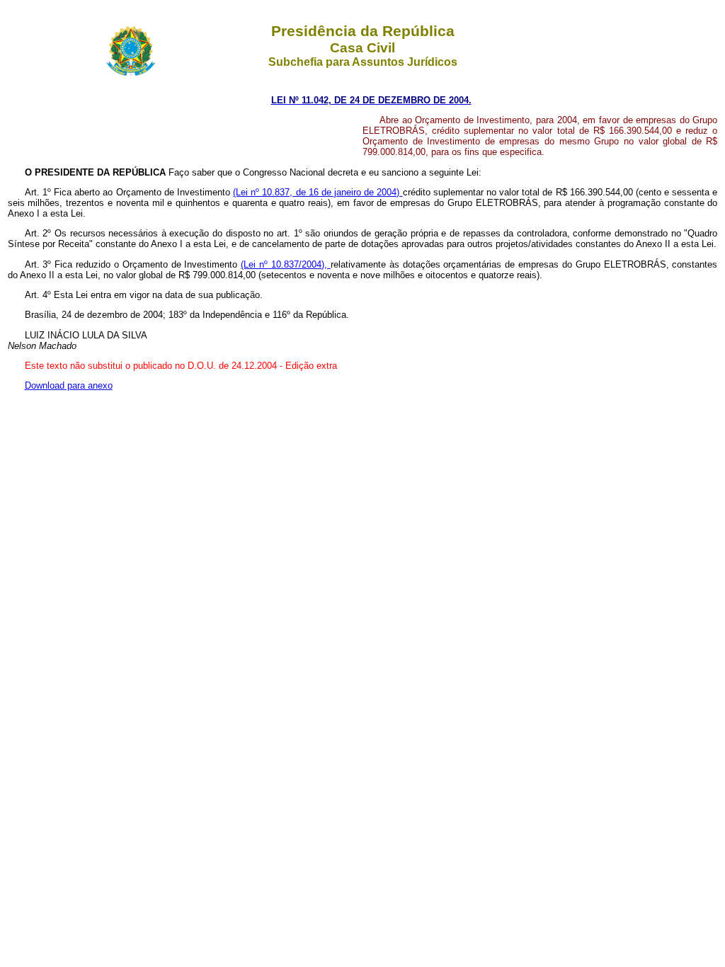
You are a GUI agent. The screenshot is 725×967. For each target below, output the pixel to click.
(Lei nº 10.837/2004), (286, 264)
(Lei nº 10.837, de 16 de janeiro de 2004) (318, 192)
